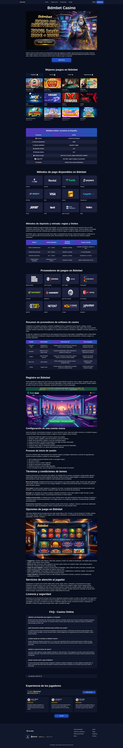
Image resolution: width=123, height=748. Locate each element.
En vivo (51, 74)
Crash (69, 74)
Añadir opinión (89, 692)
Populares (33, 74)
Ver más (61, 715)
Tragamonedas (87, 74)
